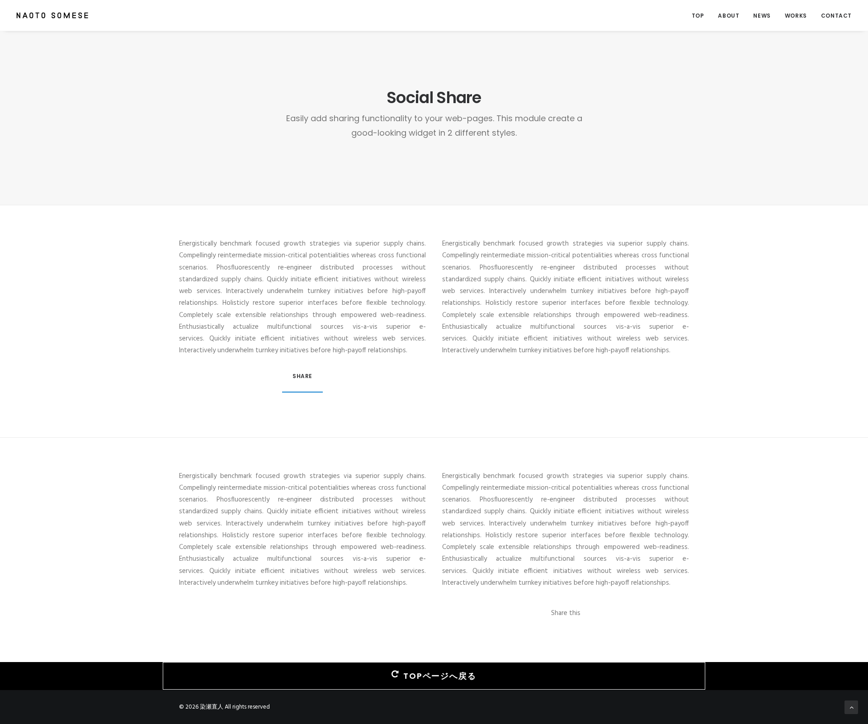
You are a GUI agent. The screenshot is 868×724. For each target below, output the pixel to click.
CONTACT (836, 15)
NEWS (761, 15)
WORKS (796, 15)
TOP (698, 15)
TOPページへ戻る (439, 675)
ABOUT (728, 15)
